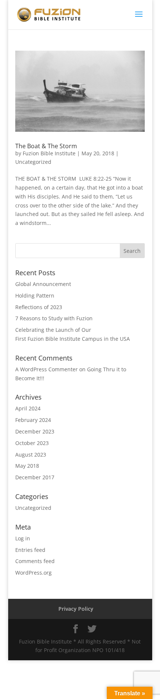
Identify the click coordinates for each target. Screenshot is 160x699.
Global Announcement (43, 283)
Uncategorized (33, 161)
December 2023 (34, 431)
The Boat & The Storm (46, 146)
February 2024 (33, 419)
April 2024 (28, 408)
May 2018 (27, 465)
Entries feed (30, 549)
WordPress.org (33, 572)
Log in (22, 538)
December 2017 (34, 477)
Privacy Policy (75, 608)
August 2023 (30, 454)
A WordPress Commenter (46, 369)
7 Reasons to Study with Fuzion (54, 318)
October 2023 (32, 443)
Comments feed (35, 561)
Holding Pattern (34, 295)
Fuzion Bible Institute (49, 153)
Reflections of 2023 (38, 307)
